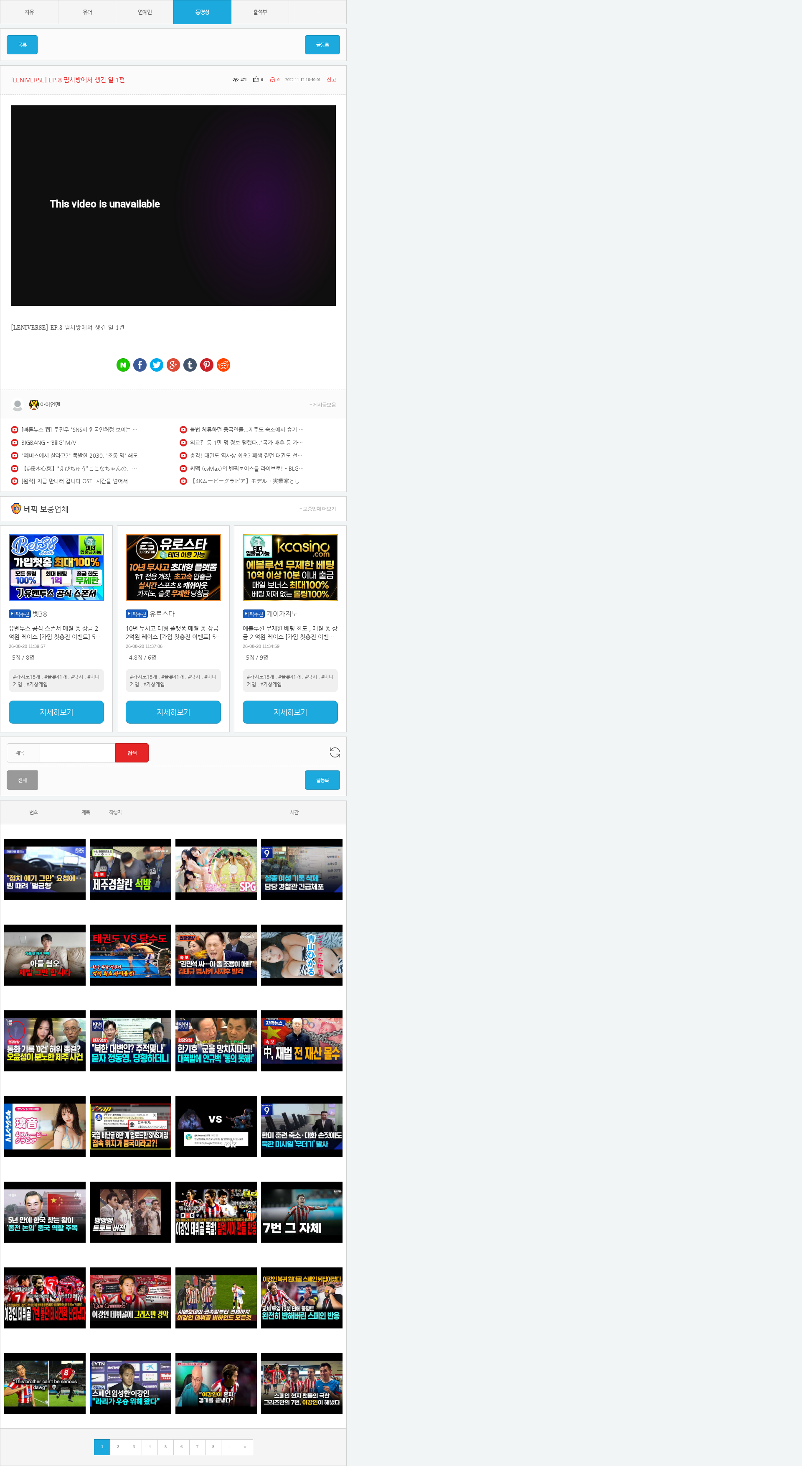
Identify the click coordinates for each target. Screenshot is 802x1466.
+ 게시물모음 (323, 405)
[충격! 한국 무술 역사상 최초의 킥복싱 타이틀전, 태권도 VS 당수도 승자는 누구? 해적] (130, 955)
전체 (22, 780)
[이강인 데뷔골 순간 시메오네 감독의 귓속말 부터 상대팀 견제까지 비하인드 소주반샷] (216, 1298)
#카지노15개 (26, 677)
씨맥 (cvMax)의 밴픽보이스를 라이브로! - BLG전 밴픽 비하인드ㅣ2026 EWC (248, 468)
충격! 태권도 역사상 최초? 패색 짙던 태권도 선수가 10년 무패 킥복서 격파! (248, 455)
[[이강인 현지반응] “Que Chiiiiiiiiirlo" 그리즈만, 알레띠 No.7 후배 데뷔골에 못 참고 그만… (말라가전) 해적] (130, 1298)
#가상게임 (37, 684)
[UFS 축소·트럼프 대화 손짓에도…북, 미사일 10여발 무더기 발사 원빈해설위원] (302, 1126)
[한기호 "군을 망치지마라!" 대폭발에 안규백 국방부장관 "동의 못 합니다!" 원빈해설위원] (216, 1040)
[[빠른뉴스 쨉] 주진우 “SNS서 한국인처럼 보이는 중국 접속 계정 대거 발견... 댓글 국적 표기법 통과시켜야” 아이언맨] (130, 1126)
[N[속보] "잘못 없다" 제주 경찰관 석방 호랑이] (130, 869)
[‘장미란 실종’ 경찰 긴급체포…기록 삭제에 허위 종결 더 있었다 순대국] (302, 869)
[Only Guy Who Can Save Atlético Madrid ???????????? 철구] (45, 1383)
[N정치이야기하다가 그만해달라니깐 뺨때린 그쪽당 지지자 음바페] (45, 869)
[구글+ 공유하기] (173, 365)
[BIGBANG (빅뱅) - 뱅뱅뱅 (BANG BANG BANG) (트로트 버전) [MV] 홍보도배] (130, 1212)
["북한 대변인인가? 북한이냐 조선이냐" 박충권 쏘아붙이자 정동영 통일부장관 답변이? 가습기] (130, 1040)
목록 (22, 45)
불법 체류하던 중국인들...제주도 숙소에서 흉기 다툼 (248, 429)
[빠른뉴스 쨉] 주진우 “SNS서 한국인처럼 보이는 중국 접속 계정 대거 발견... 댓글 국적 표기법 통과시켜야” (79, 429)
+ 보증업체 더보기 (317, 509)
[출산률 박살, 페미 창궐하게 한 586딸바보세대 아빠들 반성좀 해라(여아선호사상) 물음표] (45, 955)
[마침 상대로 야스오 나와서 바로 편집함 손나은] (216, 1126)
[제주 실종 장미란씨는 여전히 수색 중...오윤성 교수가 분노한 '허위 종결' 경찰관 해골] (45, 1040)
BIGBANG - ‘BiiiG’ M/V (48, 442)
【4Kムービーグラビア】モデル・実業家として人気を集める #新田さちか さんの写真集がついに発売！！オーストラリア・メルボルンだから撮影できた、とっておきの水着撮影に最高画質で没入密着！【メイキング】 (248, 481)
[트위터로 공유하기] (156, 365)
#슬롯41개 (55, 677)
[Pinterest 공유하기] (206, 365)
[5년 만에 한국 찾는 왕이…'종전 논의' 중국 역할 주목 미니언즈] (45, 1212)
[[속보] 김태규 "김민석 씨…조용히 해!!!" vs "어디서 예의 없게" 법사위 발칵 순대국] (216, 955)
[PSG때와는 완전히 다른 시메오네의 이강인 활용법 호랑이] (302, 1212)
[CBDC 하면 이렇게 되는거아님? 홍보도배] (302, 1040)
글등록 (322, 45)
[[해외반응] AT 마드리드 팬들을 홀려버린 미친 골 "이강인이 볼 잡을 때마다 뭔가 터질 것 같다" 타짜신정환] (302, 1298)
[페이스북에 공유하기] (139, 365)
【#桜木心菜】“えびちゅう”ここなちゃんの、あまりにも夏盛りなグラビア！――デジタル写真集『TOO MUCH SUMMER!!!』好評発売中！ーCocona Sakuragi (79, 468)
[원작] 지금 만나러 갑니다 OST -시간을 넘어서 (74, 481)
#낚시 (77, 677)
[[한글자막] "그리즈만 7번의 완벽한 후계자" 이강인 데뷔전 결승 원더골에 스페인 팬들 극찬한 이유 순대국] (302, 1383)
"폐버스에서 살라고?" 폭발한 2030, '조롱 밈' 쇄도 (79, 455)
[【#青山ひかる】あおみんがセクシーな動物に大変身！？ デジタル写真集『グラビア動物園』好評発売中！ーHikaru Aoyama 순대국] (302, 955)
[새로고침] (335, 752)
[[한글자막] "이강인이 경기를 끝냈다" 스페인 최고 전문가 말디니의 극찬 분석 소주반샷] (216, 1383)
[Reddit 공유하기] (223, 365)
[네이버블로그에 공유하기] (123, 365)
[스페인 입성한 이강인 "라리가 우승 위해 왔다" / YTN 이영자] (130, 1383)
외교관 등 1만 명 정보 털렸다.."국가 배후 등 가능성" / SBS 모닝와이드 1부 (248, 442)
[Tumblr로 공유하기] (190, 365)
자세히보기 (56, 712)
